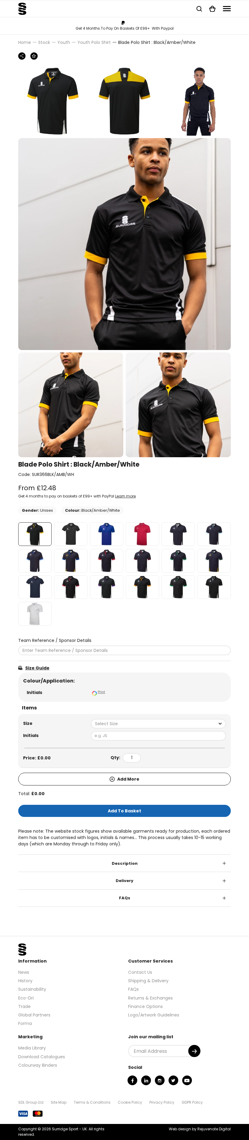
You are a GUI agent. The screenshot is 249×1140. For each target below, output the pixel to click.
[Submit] (194, 1051)
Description (125, 863)
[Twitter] (173, 1080)
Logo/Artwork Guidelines (153, 1015)
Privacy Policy (161, 1102)
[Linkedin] (146, 1080)
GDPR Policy (192, 1102)
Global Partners (34, 1015)
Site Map (59, 1102)
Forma (25, 1023)
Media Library (32, 1048)
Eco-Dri (26, 998)
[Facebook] (132, 1080)
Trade (24, 1006)
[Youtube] (187, 1080)
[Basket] (212, 8)
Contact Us (140, 972)
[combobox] (158, 724)
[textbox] (158, 723)
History (25, 981)
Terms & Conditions (92, 1102)
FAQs (124, 898)
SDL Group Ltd (30, 1102)
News (23, 972)
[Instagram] (160, 1080)
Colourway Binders (37, 1065)
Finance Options (145, 1006)
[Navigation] (227, 8)
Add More (127, 779)
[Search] (199, 8)
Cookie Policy (130, 1102)
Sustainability (32, 989)
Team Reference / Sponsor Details (54, 640)
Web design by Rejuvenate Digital (200, 1129)
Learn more (125, 496)
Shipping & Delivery (148, 981)
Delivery (124, 881)
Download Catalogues (41, 1057)
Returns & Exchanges (150, 998)
